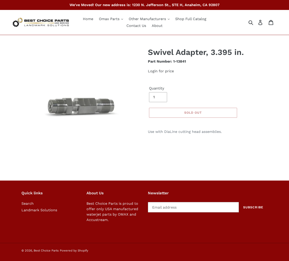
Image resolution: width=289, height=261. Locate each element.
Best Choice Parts (46, 250)
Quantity (156, 88)
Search (27, 203)
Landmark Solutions (39, 210)
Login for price (161, 71)
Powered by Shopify (74, 250)
